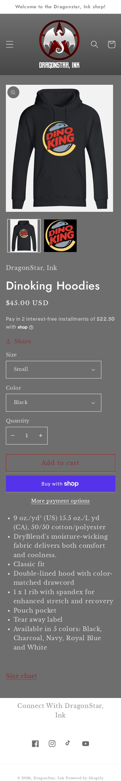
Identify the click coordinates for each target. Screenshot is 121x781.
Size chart (21, 676)
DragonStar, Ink (48, 778)
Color (13, 388)
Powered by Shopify (85, 778)
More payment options (60, 501)
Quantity (18, 421)
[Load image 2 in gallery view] (60, 235)
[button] (9, 44)
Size (11, 355)
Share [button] (22, 341)
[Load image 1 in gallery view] (24, 235)
